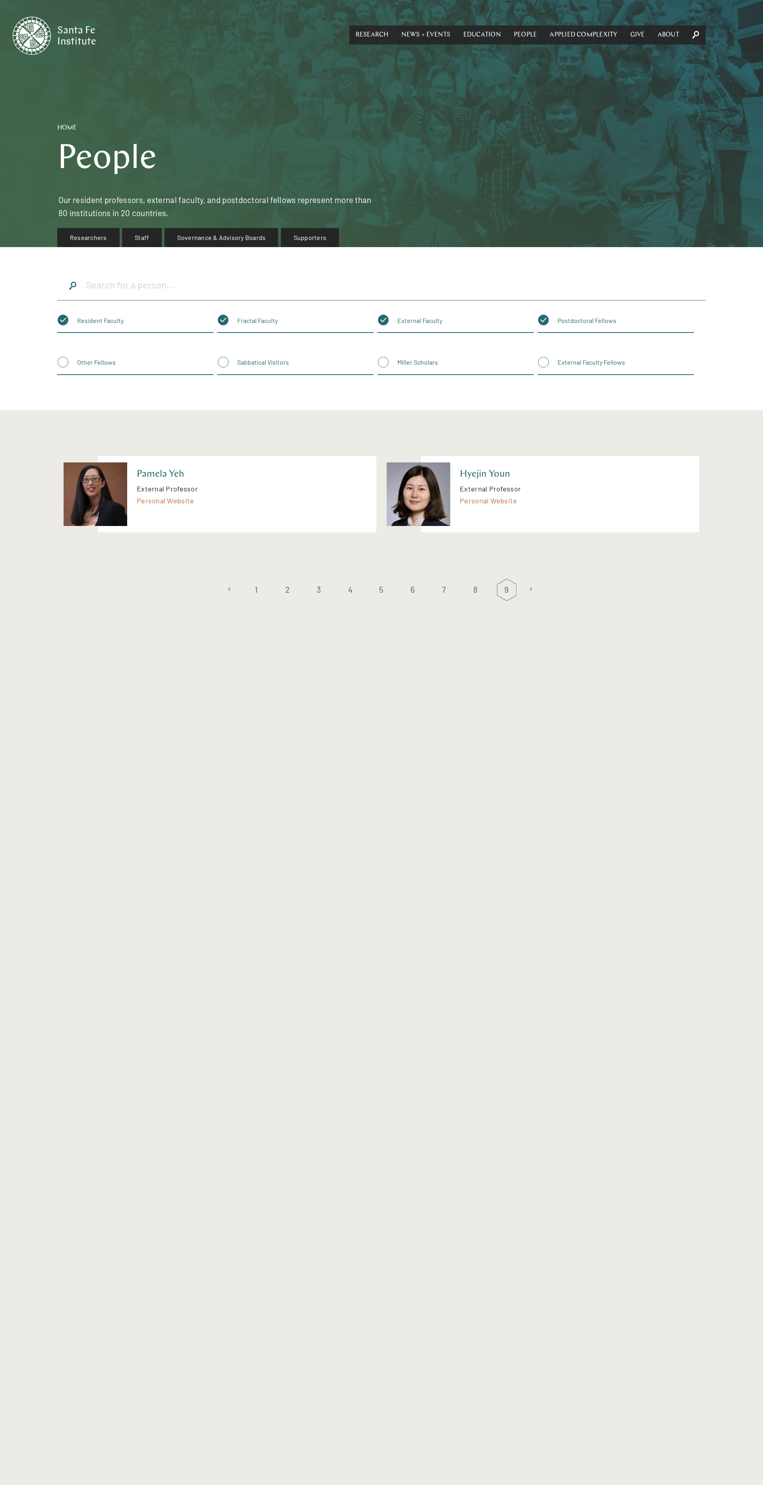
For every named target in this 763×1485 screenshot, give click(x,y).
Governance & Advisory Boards (221, 237)
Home (67, 128)
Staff (142, 237)
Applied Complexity (583, 35)
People (525, 35)
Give (637, 35)
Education (482, 35)
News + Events (426, 35)
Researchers (88, 237)
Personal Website (165, 500)
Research (372, 35)
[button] (372, 34)
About (668, 35)
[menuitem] (88, 237)
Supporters (310, 237)
